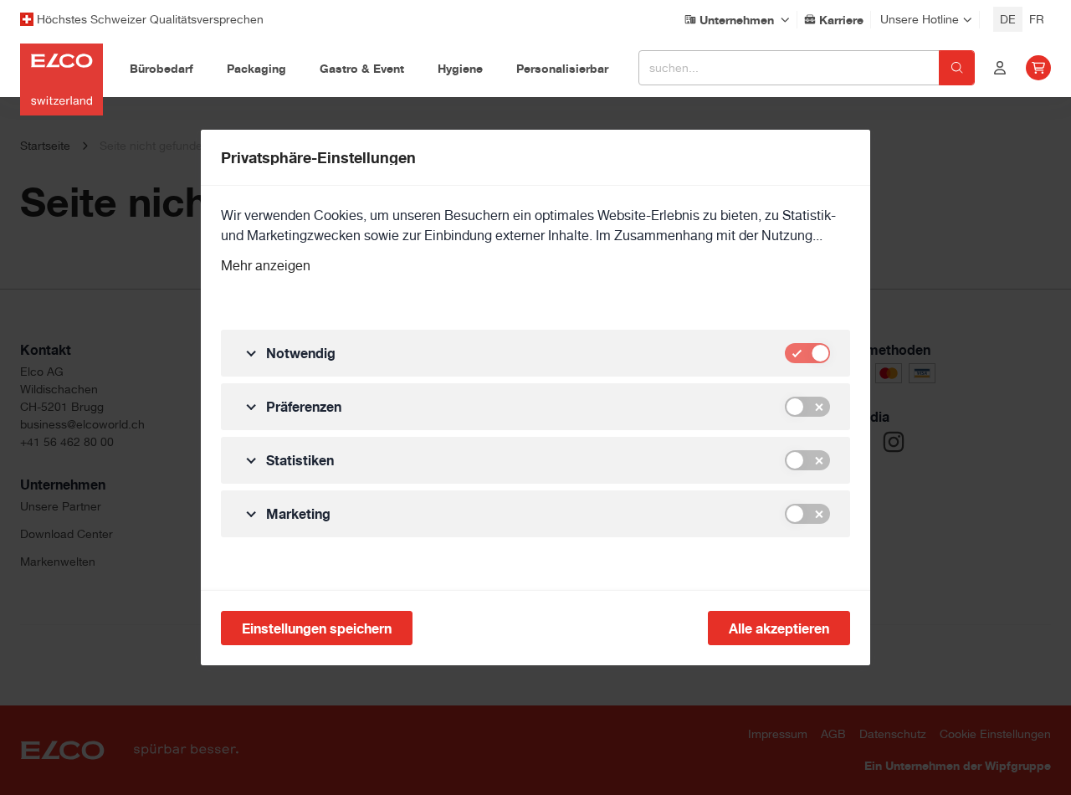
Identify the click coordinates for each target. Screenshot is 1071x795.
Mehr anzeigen (265, 266)
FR (1036, 19)
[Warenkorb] (1038, 67)
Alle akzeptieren (779, 628)
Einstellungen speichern (317, 628)
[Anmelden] (999, 67)
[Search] (957, 68)
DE (1008, 19)
